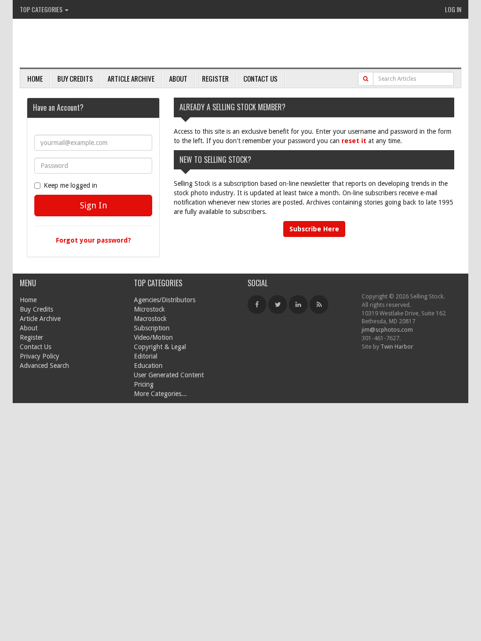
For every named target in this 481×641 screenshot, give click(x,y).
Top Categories (42, 9)
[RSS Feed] (319, 304)
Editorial (145, 356)
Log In (453, 9)
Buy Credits (75, 78)
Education (148, 365)
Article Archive (131, 78)
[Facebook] (257, 304)
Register (215, 78)
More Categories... (160, 393)
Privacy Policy (39, 356)
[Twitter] (277, 304)
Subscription (152, 328)
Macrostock (150, 318)
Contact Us (260, 78)
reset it (353, 141)
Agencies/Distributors (164, 300)
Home (35, 78)
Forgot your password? (93, 240)
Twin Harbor (396, 346)
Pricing (144, 384)
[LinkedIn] (298, 304)
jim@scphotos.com (387, 329)
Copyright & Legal (160, 347)
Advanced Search (44, 365)
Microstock (149, 309)
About (178, 78)
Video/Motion (153, 337)
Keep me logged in (70, 185)
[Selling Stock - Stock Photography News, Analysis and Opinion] (128, 43)
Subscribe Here (314, 229)
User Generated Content (169, 375)
